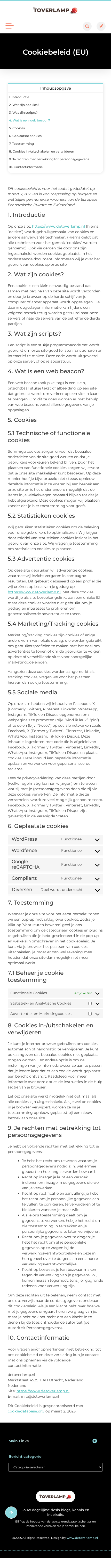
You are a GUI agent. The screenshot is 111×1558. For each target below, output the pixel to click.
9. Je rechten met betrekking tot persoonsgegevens (49, 159)
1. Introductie (19, 97)
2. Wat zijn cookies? (24, 105)
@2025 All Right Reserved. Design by (55, 1538)
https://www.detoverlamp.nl (58, 226)
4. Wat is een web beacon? (29, 120)
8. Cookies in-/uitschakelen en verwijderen (41, 151)
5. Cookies (17, 128)
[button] (87, 26)
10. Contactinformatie (26, 167)
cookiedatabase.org (26, 1411)
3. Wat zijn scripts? (23, 112)
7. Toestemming (21, 144)
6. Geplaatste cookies (25, 136)
